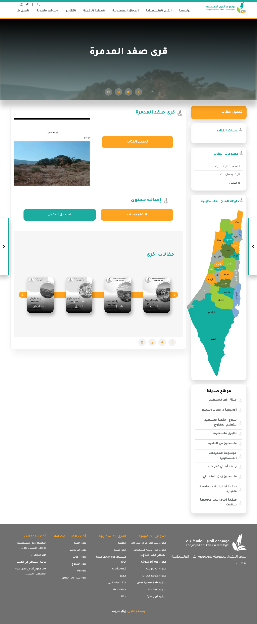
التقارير (71, 11)
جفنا (123, 596)
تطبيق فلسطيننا (225, 433)
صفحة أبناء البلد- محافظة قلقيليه (218, 489)
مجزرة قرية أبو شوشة (153, 562)
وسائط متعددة (47, 11)
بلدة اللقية (80, 543)
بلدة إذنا (81, 571)
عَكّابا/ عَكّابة (119, 569)
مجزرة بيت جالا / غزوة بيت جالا (148, 543)
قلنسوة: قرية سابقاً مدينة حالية (111, 560)
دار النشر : (234, 183)
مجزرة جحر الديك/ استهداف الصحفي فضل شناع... (149, 553)
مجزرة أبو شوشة (156, 569)
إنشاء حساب (137, 215)
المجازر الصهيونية (125, 11)
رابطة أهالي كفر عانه (222, 466)
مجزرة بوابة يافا (157, 590)
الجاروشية (120, 550)
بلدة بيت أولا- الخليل (74, 578)
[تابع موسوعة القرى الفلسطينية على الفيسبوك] (32, 5)
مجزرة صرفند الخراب (154, 576)
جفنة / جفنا (119, 590)
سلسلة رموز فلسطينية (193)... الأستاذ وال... (31, 546)
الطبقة (122, 543)
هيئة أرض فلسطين (223, 400)
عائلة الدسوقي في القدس (30, 562)
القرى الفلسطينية (159, 11)
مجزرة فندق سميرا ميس (151, 583)
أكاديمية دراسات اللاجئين (219, 410)
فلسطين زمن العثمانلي (220, 476)
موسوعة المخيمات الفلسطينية (223, 456)
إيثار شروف (119, 611)
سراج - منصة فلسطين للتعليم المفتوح (220, 423)
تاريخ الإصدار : (232, 174)
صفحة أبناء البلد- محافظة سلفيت (218, 503)
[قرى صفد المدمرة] (138, 92)
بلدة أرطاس (78, 557)
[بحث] (38, 5)
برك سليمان (38, 555)
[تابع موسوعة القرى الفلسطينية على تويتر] (27, 5)
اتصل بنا (22, 11)
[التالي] (4, 246)
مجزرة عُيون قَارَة (156, 596)
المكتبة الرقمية (94, 11)
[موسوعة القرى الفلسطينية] (226, 8)
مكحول (121, 576)
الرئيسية (185, 11)
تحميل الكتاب (137, 142)
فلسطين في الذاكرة (222, 443)
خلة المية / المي (117, 583)
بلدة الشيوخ (79, 564)
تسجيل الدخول (59, 215)
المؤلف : (235, 166)
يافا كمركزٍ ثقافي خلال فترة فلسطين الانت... (30, 571)
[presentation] (174, 294)
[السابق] (253, 246)
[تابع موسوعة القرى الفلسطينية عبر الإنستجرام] (21, 5)
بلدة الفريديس (77, 550)
